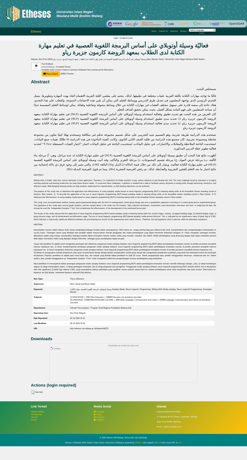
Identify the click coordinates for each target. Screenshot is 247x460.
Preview (70, 74)
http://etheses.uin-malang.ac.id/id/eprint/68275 (89, 328)
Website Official (37, 412)
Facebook (100, 412)
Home (154, 31)
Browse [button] (183, 31)
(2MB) (56, 74)
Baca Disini (52, 74)
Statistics (174, 31)
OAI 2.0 (158, 443)
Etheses (36, 31)
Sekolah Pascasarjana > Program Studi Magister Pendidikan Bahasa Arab (100, 308)
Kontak (34, 420)
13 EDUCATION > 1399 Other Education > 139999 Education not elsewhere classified (105, 297)
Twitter (99, 414)
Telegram (100, 420)
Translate (208, 33)
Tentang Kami (36, 414)
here (179, 443)
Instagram (100, 417)
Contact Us (163, 31)
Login (115, 38)
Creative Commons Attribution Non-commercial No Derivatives (87, 70)
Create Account (126, 38)
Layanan (34, 417)
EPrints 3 (139, 443)
